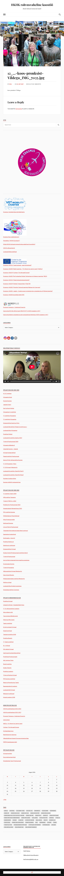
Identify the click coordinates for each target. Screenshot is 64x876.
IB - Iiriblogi (6, 645)
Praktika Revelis (7, 638)
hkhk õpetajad (54, 815)
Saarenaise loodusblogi (9, 534)
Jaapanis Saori (7, 404)
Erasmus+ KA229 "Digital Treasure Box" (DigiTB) (16, 283)
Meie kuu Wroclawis (8, 619)
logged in (19, 109)
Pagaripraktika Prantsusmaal (11, 456)
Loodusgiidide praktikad (10, 251)
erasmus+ (37, 810)
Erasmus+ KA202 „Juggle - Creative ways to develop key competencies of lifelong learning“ (28, 291)
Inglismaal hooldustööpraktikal (11, 653)
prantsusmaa (29, 822)
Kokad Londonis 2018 (9, 697)
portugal (7, 822)
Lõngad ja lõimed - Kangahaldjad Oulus (13, 605)
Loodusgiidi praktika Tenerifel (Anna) (13, 475)
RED (37, 822)
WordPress (27, 872)
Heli (10, 84)
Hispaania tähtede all (9, 445)
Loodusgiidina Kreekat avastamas (12, 586)
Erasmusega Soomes (8, 564)
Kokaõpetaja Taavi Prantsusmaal (12, 761)
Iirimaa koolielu (7, 753)
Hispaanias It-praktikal (9, 412)
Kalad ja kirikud (7, 630)
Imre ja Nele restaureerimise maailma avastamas (16, 560)
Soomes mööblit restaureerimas (12, 482)
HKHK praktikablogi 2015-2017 (12, 712)
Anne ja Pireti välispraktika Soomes (12, 460)
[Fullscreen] (59, 381)
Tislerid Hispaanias (8, 567)
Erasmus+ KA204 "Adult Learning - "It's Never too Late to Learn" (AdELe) (22, 269)
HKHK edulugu (15, 813)
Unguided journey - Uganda (10, 449)
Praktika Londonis (8, 671)
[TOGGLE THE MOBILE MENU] (4, 14)
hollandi (35, 817)
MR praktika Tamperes (9, 497)
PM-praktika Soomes (9, 512)
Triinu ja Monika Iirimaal (10, 675)
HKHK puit (38, 815)
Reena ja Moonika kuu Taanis (11, 682)
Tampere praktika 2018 (9, 634)
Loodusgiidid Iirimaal (9, 690)
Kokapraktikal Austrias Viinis (11, 423)
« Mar (4, 799)
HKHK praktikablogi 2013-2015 (12, 708)
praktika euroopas (17, 822)
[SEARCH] (58, 125)
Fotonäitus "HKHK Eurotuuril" (11, 240)
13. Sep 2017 (20, 84)
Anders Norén (43, 872)
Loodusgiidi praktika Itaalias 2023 (12, 438)
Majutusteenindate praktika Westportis (14, 578)
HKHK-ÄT (6, 813)
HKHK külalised (45, 813)
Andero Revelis (7, 667)
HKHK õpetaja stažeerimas (12, 817)
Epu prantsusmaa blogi (9, 757)
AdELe (6, 810)
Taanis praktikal (7, 623)
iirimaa (51, 817)
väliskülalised (8, 827)
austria (12, 810)
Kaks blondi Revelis (8, 575)
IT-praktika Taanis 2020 (9, 493)
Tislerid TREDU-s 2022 (9, 501)
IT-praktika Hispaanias (9, 415)
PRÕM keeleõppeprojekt (10, 742)
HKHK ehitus (25, 813)
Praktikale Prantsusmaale (10, 656)
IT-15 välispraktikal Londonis (11, 608)
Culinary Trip (20, 810)
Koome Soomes (7, 401)
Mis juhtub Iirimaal (8, 649)
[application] (32, 367)
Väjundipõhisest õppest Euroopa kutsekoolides (16, 738)
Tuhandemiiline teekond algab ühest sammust (15, 530)
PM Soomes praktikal (9, 678)
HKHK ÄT (45, 815)
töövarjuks (46, 824)
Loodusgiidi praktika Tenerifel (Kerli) (13, 471)
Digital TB (29, 810)
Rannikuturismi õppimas (9, 734)
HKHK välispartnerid (9, 248)
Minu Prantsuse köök (9, 519)
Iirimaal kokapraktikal (9, 452)
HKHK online (29, 815)
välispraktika (19, 827)
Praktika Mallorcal (8, 541)
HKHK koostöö (35, 813)
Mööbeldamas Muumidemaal (11, 516)
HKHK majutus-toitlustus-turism (14, 815)
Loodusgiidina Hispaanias (10, 430)
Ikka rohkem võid (8, 612)
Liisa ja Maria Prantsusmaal (10, 527)
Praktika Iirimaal (7, 601)
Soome (49, 822)
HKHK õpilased (26, 817)
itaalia (58, 817)
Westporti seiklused (8, 693)
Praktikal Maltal (7, 434)
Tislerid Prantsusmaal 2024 (10, 441)
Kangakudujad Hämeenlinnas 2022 (12, 508)
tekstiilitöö (8, 824)
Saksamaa (42, 822)
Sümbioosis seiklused (9, 545)
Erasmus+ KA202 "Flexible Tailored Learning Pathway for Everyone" (21, 287)
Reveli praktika (7, 664)
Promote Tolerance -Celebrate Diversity (14, 716)
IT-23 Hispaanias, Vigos (9, 463)
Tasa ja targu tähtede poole (10, 616)
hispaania (53, 810)
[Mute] (56, 381)
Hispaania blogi (7, 397)
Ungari (54, 824)
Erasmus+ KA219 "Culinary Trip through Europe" (16, 272)
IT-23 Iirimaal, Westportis (10, 467)
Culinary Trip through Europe (11, 727)
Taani (55, 822)
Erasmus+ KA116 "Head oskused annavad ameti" (16, 280)
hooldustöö (43, 817)
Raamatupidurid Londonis (10, 686)
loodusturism (29, 820)
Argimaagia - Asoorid (9, 538)
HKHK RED (6, 720)
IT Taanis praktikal (8, 642)
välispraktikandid (30, 827)
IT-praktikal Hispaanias (9, 419)
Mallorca (39, 820)
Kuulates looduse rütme (9, 478)
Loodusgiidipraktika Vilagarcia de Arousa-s (15, 426)
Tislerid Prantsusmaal (9, 556)
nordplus (52, 820)
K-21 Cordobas (7, 393)
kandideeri (7, 820)
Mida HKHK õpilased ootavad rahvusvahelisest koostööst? (19, 244)
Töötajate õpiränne (35, 824)
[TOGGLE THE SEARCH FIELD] (59, 14)
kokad (15, 820)
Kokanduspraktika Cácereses (11, 589)
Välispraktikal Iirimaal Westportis (12, 571)
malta (45, 820)
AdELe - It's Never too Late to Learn (12, 723)
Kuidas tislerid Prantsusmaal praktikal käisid (15, 552)
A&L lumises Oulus (8, 660)
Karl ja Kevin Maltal (8, 408)
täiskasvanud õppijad (20, 824)
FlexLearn (45, 810)
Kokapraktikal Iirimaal (9, 549)
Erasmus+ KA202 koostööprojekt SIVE (13, 294)
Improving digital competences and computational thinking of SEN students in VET (25, 314)
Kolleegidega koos (8, 731)
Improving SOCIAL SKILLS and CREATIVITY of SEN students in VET (21, 311)
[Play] (5, 381)
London (21, 820)
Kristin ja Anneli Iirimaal (9, 627)
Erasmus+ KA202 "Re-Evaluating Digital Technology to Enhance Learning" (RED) (25, 276)
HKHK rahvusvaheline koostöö (32, 5)
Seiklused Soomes (8, 523)
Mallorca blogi (7, 582)
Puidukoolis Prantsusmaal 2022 (11, 504)
